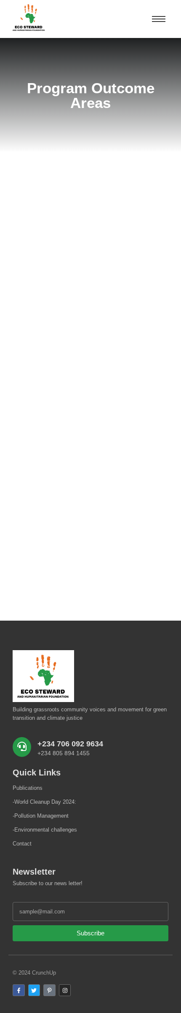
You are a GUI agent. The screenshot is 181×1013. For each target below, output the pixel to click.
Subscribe (90, 933)
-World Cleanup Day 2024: (44, 802)
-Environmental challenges (45, 830)
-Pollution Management (41, 816)
